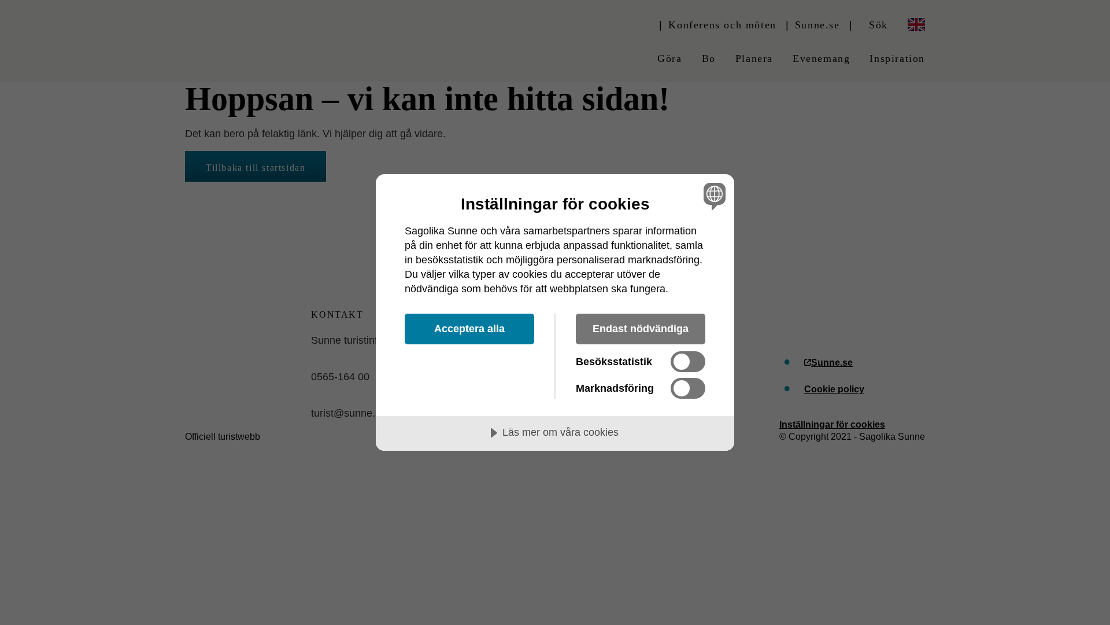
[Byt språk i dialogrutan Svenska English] (712, 196)
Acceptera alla (469, 328)
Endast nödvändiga (641, 328)
